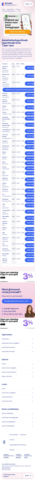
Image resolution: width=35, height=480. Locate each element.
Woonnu (4, 158)
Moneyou (5, 190)
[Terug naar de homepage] (9, 4)
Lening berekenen (7, 397)
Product (4, 64)
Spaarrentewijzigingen (8, 422)
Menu (27, 4)
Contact (11, 440)
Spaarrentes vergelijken (9, 368)
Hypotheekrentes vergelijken (10, 343)
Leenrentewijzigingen (8, 426)
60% (17, 64)
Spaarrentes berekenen (9, 372)
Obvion (5, 107)
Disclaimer (23, 434)
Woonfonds (5, 77)
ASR (4, 233)
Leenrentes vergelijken (9, 393)
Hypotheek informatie (8, 351)
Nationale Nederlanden (6, 119)
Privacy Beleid (13, 434)
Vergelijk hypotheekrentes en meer (16, 301)
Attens (6, 84)
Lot (6, 195)
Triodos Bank (6, 212)
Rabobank (6, 200)
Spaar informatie (7, 376)
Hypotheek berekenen (8, 347)
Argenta (5, 142)
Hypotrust (5, 239)
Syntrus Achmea (5, 95)
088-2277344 (6, 468)
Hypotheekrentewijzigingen (10, 417)
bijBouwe (5, 179)
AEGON (4, 228)
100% (22, 64)
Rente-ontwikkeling (10, 409)
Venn (5, 206)
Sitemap (11, 450)
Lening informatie (7, 401)
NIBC (5, 163)
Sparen (4, 364)
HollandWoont (6, 130)
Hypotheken (5, 339)
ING (5, 245)
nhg (13, 64)
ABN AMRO (5, 217)
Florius (6, 113)
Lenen (3, 388)
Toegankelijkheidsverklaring (17, 445)
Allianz (4, 153)
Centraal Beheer (5, 69)
